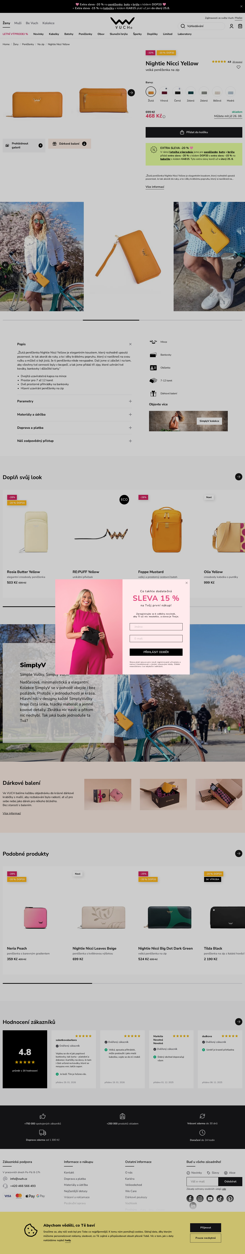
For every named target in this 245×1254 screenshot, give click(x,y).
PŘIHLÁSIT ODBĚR (156, 652)
